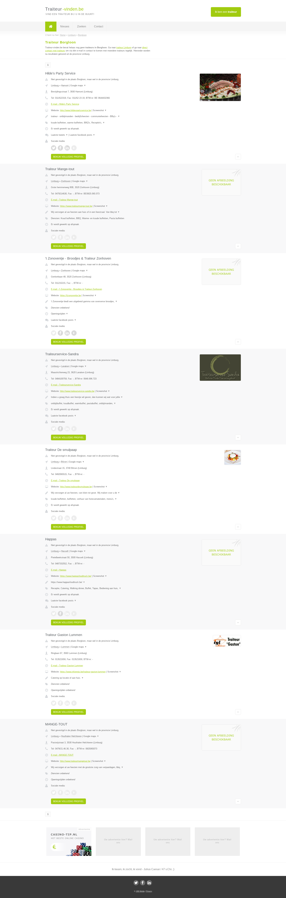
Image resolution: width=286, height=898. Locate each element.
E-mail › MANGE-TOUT (62, 755)
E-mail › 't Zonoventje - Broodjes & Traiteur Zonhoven (76, 289)
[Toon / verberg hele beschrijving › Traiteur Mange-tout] (102, 212)
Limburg (55, 85)
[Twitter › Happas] (53, 613)
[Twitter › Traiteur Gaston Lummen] (53, 703)
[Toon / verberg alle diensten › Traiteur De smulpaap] (102, 499)
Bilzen (64, 462)
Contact (98, 26)
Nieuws (64, 26)
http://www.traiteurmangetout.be (75, 761)
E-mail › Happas (58, 570)
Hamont (65, 85)
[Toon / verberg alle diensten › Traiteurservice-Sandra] (102, 403)
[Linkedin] (149, 882)
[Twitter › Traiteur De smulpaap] (53, 518)
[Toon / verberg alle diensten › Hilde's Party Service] (102, 122)
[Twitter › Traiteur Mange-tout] (53, 237)
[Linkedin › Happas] (67, 613)
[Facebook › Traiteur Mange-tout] (60, 237)
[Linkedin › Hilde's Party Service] (67, 148)
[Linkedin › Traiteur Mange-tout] (67, 237)
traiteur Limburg (123, 47)
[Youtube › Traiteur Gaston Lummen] (74, 703)
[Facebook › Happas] (60, 613)
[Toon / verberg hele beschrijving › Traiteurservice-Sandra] (102, 397)
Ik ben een (226, 11)
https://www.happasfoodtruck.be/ (75, 576)
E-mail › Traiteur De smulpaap (65, 480)
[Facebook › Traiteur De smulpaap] (60, 518)
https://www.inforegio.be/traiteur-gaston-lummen (83, 671)
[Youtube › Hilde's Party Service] (74, 148)
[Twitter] (136, 882)
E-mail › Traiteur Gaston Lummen (67, 665)
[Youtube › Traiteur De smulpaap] (74, 518)
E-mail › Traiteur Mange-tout (64, 200)
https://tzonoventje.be (70, 295)
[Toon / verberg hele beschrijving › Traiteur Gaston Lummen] (102, 678)
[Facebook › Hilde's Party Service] (60, 148)
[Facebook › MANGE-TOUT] (60, 792)
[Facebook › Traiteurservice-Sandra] (60, 428)
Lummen (65, 647)
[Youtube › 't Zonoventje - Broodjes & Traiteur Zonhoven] (74, 333)
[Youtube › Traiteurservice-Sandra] (74, 428)
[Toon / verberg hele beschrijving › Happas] (102, 582)
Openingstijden (59, 313)
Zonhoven (66, 181)
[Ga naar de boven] (238, 157)
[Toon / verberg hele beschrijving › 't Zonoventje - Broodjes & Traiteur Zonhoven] (102, 301)
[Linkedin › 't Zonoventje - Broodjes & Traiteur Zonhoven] (67, 333)
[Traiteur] (50, 27)
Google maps (78, 85)
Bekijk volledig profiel (68, 156)
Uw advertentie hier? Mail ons (118, 841)
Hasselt (64, 551)
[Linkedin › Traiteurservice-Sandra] (67, 428)
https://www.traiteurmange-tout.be (76, 206)
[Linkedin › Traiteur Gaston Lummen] (67, 703)
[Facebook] (142, 882)
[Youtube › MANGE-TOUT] (74, 792)
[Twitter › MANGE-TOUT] (53, 792)
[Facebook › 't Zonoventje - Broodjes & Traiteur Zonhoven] (60, 333)
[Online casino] (71, 842)
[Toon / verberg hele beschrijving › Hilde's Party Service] (102, 116)
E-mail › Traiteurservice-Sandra (66, 385)
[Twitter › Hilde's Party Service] (53, 148)
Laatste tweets (59, 135)
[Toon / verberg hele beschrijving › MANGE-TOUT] (102, 767)
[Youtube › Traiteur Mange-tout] (74, 237)
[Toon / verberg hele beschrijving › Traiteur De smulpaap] (102, 493)
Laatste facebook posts (82, 135)
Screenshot (100, 110)
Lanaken (65, 366)
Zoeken (81, 26)
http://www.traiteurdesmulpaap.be (76, 486)
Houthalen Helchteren (71, 736)
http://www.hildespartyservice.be (75, 110)
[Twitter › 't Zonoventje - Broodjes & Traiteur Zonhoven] (53, 333)
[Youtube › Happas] (74, 613)
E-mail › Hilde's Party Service (65, 104)
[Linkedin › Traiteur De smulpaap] (67, 518)
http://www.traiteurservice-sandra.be (77, 391)
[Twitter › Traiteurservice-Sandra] (53, 428)
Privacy (149, 891)
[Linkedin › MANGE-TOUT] (67, 792)
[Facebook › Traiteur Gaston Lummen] (60, 703)
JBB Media (140, 891)
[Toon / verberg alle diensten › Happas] (102, 588)
